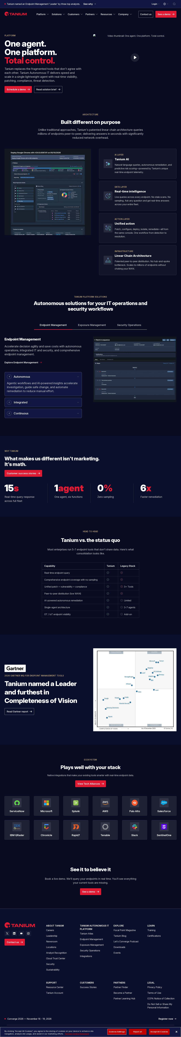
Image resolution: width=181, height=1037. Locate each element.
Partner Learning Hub (124, 998)
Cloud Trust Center (55, 958)
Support (51, 982)
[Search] (174, 4)
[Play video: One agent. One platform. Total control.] (134, 57)
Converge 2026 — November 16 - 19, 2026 (29, 1018)
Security (50, 964)
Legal (151, 982)
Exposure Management (92, 944)
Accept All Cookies (159, 1032)
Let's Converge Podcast (126, 941)
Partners (119, 982)
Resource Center (54, 987)
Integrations (86, 956)
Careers (50, 930)
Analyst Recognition (56, 952)
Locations (51, 947)
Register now (167, 1018)
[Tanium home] (16, 14)
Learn (151, 925)
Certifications (154, 935)
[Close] (176, 1032)
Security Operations (90, 950)
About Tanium (55, 925)
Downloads (119, 947)
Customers (87, 982)
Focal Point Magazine (125, 930)
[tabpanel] (90, 379)
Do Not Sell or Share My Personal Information (159, 1006)
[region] (90, 1032)
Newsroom (51, 941)
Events (117, 952)
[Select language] (166, 4)
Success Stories (88, 987)
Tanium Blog (120, 935)
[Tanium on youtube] (21, 933)
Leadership (51, 935)
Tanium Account (54, 992)
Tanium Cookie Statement (77, 1034)
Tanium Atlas (86, 933)
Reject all (137, 1032)
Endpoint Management (91, 939)
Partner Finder (121, 987)
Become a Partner (123, 992)
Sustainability (53, 969)
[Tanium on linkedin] (14, 933)
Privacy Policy (154, 987)
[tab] (53, 325)
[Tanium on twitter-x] (7, 933)
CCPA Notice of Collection (160, 998)
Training (151, 930)
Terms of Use (154, 992)
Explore (119, 925)
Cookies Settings (117, 1032)
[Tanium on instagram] (28, 933)
